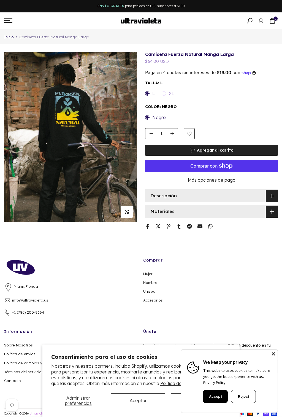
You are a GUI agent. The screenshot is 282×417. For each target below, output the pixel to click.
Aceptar (138, 400)
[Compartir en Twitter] (158, 226)
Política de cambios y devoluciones (35, 363)
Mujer (148, 273)
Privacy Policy (214, 382)
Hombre (150, 282)
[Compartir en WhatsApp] (210, 226)
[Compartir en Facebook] (147, 226)
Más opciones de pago (211, 180)
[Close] (273, 354)
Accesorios (153, 300)
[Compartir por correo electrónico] (199, 226)
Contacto (12, 380)
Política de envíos (20, 354)
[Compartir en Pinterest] (168, 226)
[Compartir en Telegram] (189, 226)
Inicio (9, 37)
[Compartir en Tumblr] (179, 226)
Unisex (149, 291)
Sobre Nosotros (18, 345)
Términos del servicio (23, 372)
